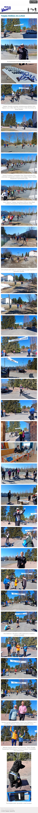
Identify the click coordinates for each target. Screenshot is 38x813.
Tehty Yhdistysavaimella (7, 809)
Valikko (34, 2)
